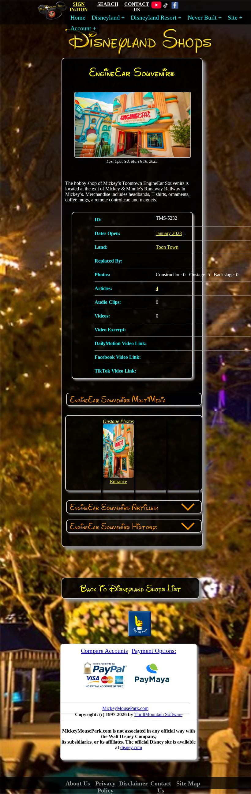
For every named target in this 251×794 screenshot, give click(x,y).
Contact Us (160, 787)
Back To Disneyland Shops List (130, 588)
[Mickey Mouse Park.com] (54, 17)
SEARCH (107, 4)
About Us (78, 783)
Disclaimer (133, 783)
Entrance (118, 481)
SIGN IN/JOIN (78, 7)
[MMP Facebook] (175, 7)
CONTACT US (136, 7)
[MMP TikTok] (165, 7)
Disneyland (106, 17)
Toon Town (167, 247)
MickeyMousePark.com (125, 708)
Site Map (188, 783)
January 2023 (169, 233)
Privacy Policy (105, 787)
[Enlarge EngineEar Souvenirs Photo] (132, 156)
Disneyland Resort (154, 17)
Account (80, 28)
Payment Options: (154, 650)
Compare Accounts (104, 650)
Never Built (202, 17)
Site (233, 17)
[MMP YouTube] (156, 7)
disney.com (131, 747)
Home (77, 17)
